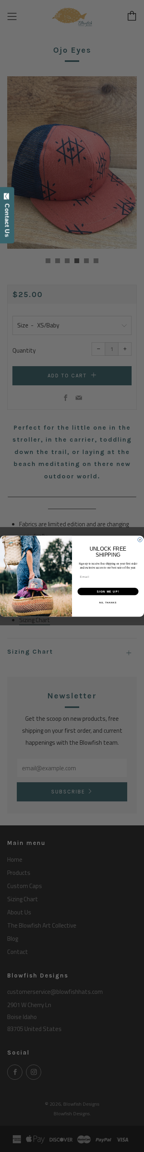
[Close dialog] (140, 539)
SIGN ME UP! (108, 591)
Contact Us (7, 218)
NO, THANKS (108, 602)
